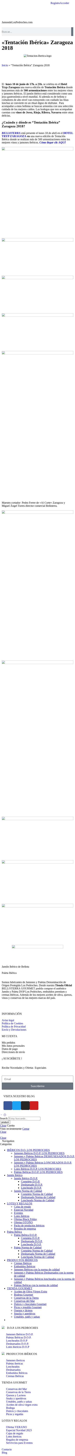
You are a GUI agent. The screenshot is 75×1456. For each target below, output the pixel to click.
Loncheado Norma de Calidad (37, 1200)
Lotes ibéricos (21, 1216)
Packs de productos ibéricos (29, 1225)
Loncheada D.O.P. (31, 1244)
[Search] (72, 31)
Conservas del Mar (24, 1300)
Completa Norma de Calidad (36, 1250)
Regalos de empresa (25, 1228)
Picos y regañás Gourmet (28, 1307)
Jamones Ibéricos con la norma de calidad (37, 1269)
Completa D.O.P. (30, 1238)
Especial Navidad (23, 1209)
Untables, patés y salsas (27, 1316)
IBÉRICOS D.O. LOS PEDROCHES (28, 1150)
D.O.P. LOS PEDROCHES (22, 1327)
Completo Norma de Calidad (37, 1194)
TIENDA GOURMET (19, 1288)
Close (3, 1125)
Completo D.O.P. (30, 1181)
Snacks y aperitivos (24, 1313)
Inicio (5, 65)
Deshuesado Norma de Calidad (38, 1197)
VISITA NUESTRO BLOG (19, 1096)
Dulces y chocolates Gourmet (30, 1304)
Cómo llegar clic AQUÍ (52, 142)
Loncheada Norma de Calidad (37, 1256)
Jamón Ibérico (14, 1175)
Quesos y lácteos (23, 1310)
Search (4, 1118)
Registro (55, 3)
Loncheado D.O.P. (31, 1187)
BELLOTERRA (11, 133)
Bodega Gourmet (23, 1294)
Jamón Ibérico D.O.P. (26, 1178)
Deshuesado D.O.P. (32, 1184)
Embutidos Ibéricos (24, 1266)
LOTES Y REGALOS (19, 1203)
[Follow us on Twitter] (3, 1007)
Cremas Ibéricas (23, 1263)
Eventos (18, 1212)
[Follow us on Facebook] (5, 1007)
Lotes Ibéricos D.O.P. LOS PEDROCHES (37, 1168)
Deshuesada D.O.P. (31, 1241)
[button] (3, 74)
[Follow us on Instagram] (9, 1007)
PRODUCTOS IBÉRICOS (22, 1260)
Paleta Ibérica (9, 972)
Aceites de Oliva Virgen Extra (30, 1291)
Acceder (64, 3)
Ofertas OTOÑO (23, 1222)
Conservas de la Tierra (26, 1297)
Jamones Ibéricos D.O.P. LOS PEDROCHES (39, 1153)
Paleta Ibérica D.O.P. (25, 1234)
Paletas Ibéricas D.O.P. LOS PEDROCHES (38, 1172)
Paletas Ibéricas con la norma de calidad (36, 1285)
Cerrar (25, 1128)
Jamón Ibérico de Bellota (15, 966)
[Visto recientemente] (4, 1115)
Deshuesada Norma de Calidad (38, 1253)
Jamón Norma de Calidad (28, 1190)
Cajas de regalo (22, 1206)
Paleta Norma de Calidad (28, 1247)
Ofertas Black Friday (25, 1219)
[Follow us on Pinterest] (7, 1007)
